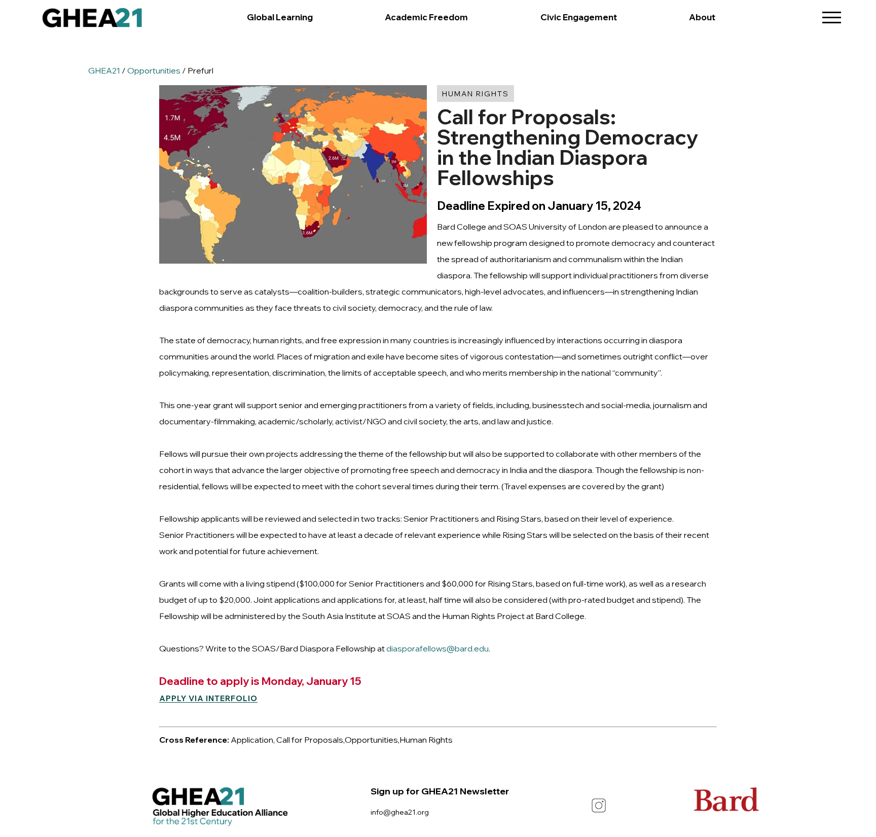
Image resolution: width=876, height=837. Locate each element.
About (702, 17)
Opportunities (153, 70)
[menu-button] (832, 14)
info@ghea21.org (400, 812)
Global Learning (280, 17)
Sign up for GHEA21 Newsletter (440, 791)
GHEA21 (104, 70)
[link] (92, 20)
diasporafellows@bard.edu (437, 648)
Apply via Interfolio (208, 698)
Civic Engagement (578, 17)
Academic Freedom (426, 17)
